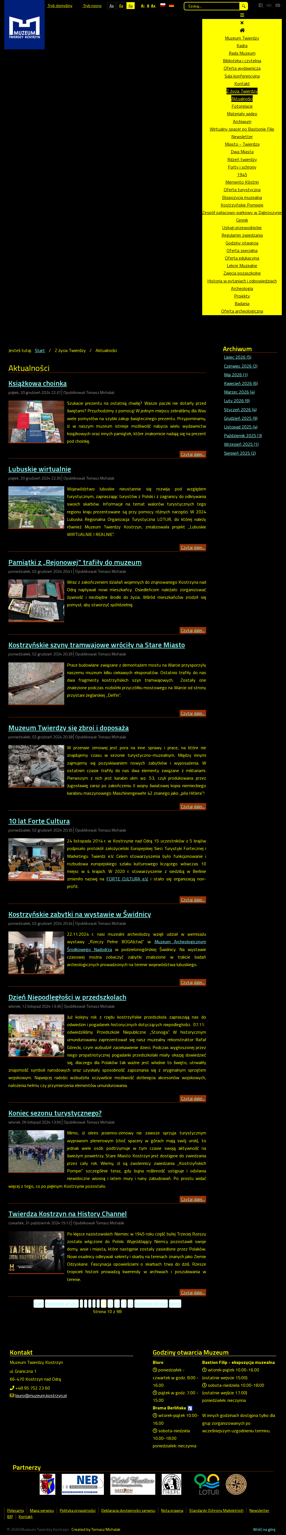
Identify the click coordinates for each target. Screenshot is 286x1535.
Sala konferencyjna (242, 76)
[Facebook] (261, 5)
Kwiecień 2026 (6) (241, 383)
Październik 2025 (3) (243, 435)
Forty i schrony (242, 167)
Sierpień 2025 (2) (240, 453)
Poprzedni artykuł (61, 1303)
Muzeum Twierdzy (242, 38)
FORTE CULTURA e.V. (127, 878)
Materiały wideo (242, 113)
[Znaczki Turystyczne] (236, 1484)
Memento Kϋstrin (242, 182)
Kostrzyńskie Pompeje (242, 205)
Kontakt (242, 83)
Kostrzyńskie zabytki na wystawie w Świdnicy (79, 914)
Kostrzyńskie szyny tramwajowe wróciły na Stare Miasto (96, 644)
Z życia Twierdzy (242, 91)
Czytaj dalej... (193, 454)
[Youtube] (277, 5)
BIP (10, 1516)
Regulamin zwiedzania (242, 235)
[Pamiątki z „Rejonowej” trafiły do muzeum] (36, 600)
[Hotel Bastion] (132, 1484)
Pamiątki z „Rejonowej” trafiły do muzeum (75, 562)
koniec (175, 1303)
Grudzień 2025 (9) (241, 418)
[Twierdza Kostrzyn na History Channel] (36, 1251)
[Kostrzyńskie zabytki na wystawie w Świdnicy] (36, 952)
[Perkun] (171, 1484)
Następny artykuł (151, 1303)
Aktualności (242, 98)
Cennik (242, 220)
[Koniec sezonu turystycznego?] (36, 1150)
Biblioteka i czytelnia (242, 60)
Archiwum (242, 121)
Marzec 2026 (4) (239, 392)
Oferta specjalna (242, 250)
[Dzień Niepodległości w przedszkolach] (36, 1034)
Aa (111, 5)
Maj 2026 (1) (236, 374)
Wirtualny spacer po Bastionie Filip (242, 129)
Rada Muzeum (242, 53)
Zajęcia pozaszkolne (242, 273)
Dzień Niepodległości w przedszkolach (67, 997)
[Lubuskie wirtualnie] (36, 506)
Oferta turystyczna (242, 189)
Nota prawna (172, 1510)
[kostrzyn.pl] (47, 1484)
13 (123, 1303)
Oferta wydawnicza (242, 68)
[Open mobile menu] (242, 15)
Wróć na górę (264, 1529)
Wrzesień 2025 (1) (241, 444)
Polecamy (15, 1510)
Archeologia (242, 288)
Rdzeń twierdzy (242, 159)
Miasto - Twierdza (242, 144)
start (39, 1303)
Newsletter (242, 136)
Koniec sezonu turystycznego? (55, 1112)
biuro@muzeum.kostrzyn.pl (41, 1395)
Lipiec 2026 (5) (237, 357)
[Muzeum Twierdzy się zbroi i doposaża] (36, 765)
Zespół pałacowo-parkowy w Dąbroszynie (242, 212)
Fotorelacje (242, 106)
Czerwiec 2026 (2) (241, 366)
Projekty (242, 296)
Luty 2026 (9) (237, 400)
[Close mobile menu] (242, 22)
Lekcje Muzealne (242, 265)
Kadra (242, 45)
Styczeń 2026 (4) (240, 409)
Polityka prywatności (78, 1510)
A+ (153, 5)
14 (130, 1303)
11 (110, 1303)
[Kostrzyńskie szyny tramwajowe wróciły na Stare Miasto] (36, 682)
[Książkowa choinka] (36, 421)
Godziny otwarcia (242, 243)
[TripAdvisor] (269, 5)
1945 (242, 174)
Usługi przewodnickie (242, 227)
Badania (242, 303)
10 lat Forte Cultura (39, 820)
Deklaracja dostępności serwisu (128, 1510)
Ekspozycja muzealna (242, 197)
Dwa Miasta (242, 151)
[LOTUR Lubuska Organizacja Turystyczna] (206, 1484)
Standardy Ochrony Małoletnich (216, 1510)
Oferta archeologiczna (242, 311)
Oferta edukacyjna (242, 258)
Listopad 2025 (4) (241, 426)
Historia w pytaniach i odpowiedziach (242, 280)
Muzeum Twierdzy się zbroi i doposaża (68, 727)
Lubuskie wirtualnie (39, 468)
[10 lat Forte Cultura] (36, 858)
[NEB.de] (83, 1484)
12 (117, 1303)
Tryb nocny (92, 5)
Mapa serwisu (42, 1510)
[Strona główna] (242, 30)
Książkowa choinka (37, 383)
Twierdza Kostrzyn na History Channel (67, 1213)
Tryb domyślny (59, 5)
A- (143, 5)
